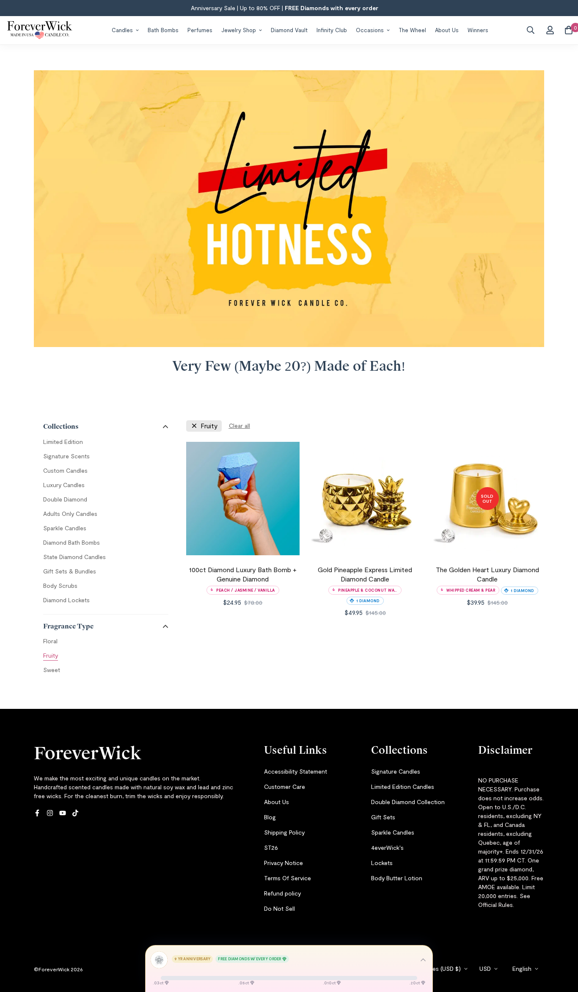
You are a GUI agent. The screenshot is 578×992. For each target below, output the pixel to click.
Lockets (382, 862)
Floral (50, 641)
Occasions (370, 29)
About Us (447, 29)
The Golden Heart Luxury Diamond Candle (487, 574)
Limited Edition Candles (402, 786)
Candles (122, 29)
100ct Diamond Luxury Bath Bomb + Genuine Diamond (243, 574)
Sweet (51, 669)
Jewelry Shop (238, 29)
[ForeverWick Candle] (40, 30)
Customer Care (284, 786)
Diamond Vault (289, 29)
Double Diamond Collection (408, 801)
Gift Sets (383, 817)
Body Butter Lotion (396, 878)
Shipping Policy (284, 832)
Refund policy (282, 893)
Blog (270, 817)
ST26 (271, 847)
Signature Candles (395, 771)
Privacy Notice (283, 862)
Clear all (239, 425)
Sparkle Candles (392, 832)
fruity (209, 426)
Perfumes (199, 29)
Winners (478, 29)
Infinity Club (332, 29)
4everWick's (387, 847)
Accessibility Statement (295, 771)
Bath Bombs (163, 29)
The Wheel (412, 29)
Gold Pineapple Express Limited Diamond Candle (365, 574)
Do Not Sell (279, 908)
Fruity (50, 655)
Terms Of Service (287, 878)
